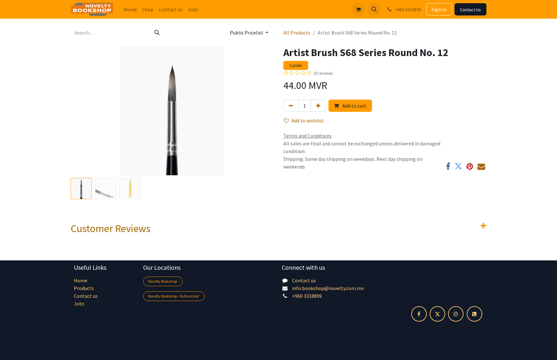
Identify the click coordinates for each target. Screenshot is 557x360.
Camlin (295, 65)
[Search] (157, 32)
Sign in (439, 9)
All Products (296, 32)
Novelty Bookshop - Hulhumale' (174, 296)
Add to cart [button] (353, 105)
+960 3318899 (307, 296)
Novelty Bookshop (163, 281)
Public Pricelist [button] (247, 32)
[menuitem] (130, 9)
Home (80, 280)
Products (84, 288)
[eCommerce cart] (358, 9)
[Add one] (318, 106)
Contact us (86, 296)
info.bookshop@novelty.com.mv (328, 288)
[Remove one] (290, 106)
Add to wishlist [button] (307, 120)
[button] (374, 9)
